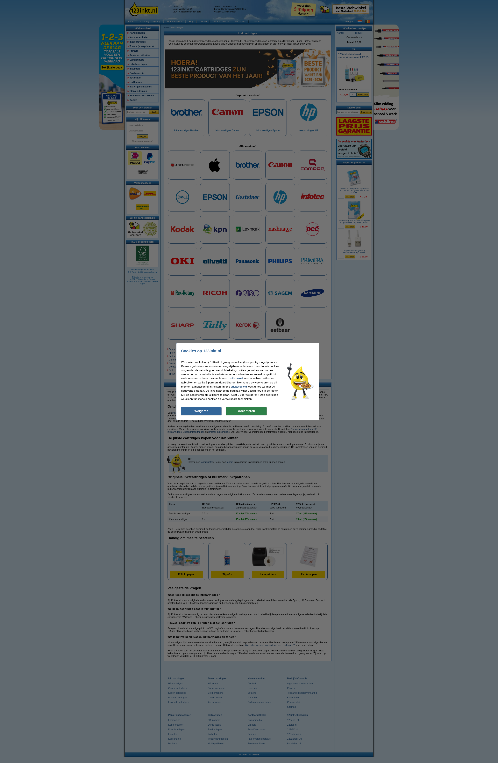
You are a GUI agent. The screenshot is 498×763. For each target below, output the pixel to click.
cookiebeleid (235, 378)
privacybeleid (239, 386)
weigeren (201, 411)
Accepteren (246, 411)
